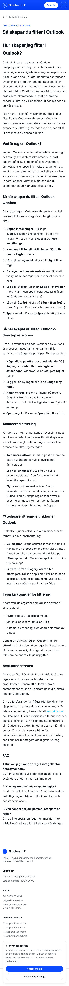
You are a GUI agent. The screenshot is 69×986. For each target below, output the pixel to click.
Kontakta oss (55, 711)
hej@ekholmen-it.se (13, 900)
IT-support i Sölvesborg (15, 935)
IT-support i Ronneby (14, 927)
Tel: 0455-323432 (12, 896)
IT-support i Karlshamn (14, 931)
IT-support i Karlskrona (14, 923)
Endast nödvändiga (34, 976)
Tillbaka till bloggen (16, 17)
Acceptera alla (34, 968)
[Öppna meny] (63, 5)
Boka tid (51, 5)
